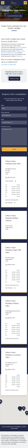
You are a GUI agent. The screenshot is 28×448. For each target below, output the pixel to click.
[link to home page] (14, 2)
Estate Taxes (19, 47)
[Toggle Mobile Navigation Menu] (25, 2)
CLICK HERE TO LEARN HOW (8, 64)
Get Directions (9, 202)
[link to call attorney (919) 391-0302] (2, 2)
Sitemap (23, 426)
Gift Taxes (3, 52)
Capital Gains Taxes (11, 52)
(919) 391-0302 (11, 177)
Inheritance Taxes (20, 51)
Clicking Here (19, 56)
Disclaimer (14, 428)
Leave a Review (9, 181)
